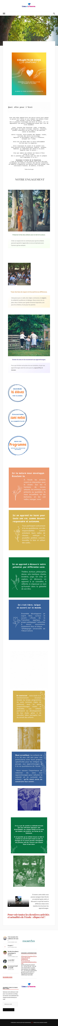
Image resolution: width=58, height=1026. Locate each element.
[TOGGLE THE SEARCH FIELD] (54, 13)
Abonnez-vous (8, 1009)
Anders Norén (43, 1022)
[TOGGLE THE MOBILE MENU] (4, 13)
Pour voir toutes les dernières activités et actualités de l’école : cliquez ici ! (28, 916)
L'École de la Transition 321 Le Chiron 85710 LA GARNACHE (29, 958)
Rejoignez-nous (7, 977)
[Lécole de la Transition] (29, 7)
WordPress (28, 1022)
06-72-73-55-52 (25, 960)
